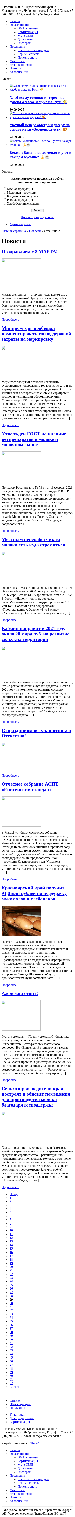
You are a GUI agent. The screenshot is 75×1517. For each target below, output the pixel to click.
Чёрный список (28, 54)
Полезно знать (27, 57)
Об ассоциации (20, 24)
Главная (15, 21)
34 (11, 1317)
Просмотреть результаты (37, 217)
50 (11, 1375)
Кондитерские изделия (22, 196)
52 (11, 1383)
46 (11, 1361)
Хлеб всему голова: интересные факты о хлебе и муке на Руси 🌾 (38, 99)
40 (11, 1339)
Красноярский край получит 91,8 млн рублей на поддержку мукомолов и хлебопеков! (34, 893)
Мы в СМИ (25, 35)
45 (11, 1357)
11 (11, 1234)
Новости (15, 68)
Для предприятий (22, 64)
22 (11, 1274)
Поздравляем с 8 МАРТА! (30, 251)
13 (11, 1241)
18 (11, 1259)
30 (11, 1303)
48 (11, 1368)
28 (11, 1296)
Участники (17, 61)
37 (11, 1328)
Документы (25, 39)
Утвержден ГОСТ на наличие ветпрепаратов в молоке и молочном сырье (34, 439)
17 (11, 1256)
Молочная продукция (21, 192)
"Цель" (34, 1443)
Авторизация (19, 72)
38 (11, 1332)
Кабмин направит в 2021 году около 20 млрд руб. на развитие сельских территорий (35, 634)
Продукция (17, 46)
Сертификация (28, 32)
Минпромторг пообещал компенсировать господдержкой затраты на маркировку (36, 333)
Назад (14, 1194)
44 (11, 1354)
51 (11, 1379)
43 (11, 1350)
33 (11, 1314)
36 (11, 1325)
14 (11, 1245)
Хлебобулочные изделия (23, 203)
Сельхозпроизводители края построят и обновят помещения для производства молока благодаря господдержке (36, 1097)
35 (11, 1321)
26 (11, 1288)
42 (11, 1346)
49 (11, 1372)
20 (11, 1266)
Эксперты (24, 43)
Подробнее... (10, 319)
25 (11, 1285)
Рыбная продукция (20, 200)
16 (11, 1252)
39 (11, 1335)
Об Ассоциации (29, 28)
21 (11, 1270)
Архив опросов (20, 224)
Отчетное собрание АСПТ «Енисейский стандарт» (30, 786)
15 (11, 1248)
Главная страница (14, 231)
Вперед (15, 1386)
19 (11, 1263)
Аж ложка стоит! (20, 993)
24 (11, 1281)
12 (11, 1237)
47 (11, 1365)
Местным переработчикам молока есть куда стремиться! (34, 542)
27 (11, 1292)
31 (11, 1306)
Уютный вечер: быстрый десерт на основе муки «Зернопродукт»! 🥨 (40, 127)
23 (11, 1277)
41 (11, 1343)
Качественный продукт (33, 50)
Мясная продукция (20, 189)
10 (11, 1230)
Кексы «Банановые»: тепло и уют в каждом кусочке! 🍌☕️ (40, 154)
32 (11, 1310)
